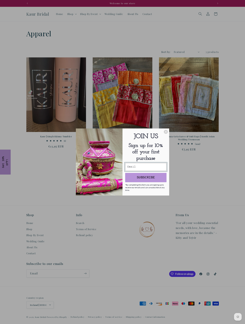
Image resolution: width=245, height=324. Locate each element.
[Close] (166, 132)
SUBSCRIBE (146, 177)
